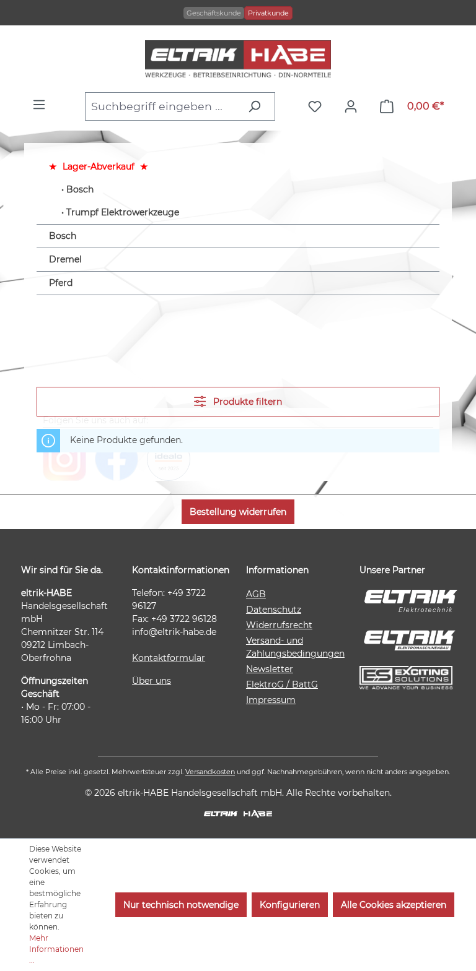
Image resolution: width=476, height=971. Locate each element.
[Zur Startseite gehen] (238, 58)
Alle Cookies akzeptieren (393, 904)
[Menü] (42, 104)
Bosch (80, 189)
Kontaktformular (168, 657)
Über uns (151, 680)
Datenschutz (273, 609)
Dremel (65, 259)
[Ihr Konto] (354, 106)
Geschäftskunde (214, 13)
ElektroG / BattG (282, 684)
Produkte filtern (246, 401)
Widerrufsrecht (279, 625)
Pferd (61, 282)
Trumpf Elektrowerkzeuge (122, 212)
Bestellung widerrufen (238, 511)
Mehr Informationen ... (56, 949)
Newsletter (269, 669)
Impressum (271, 700)
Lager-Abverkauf (98, 166)
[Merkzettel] (318, 106)
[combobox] (162, 106)
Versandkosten (210, 771)
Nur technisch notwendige (181, 904)
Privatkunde (268, 13)
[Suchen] (257, 106)
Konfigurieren (290, 904)
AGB (256, 594)
